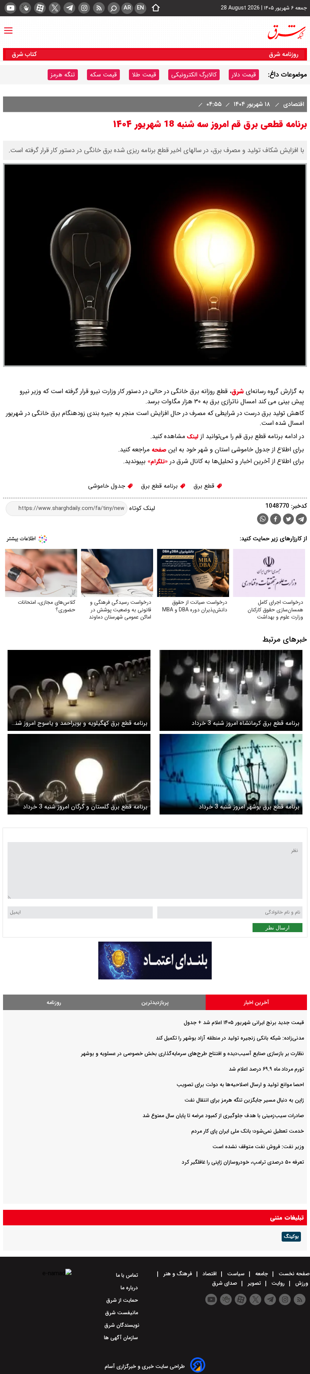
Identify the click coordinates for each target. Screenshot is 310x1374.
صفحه (158, 449)
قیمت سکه (103, 74)
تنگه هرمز (63, 74)
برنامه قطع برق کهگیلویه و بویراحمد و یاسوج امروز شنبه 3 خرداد (79, 723)
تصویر (254, 1283)
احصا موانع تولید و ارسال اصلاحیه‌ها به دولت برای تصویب (240, 1084)
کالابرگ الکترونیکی (194, 74)
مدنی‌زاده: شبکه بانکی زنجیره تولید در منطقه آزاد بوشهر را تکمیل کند (230, 1038)
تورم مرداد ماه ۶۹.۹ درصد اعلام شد (266, 1069)
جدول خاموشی (107, 486)
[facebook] (275, 520)
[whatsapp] (262, 518)
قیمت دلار (244, 74)
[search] (114, 8)
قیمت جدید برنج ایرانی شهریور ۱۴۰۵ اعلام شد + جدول (244, 1022)
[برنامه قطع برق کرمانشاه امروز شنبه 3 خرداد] (231, 690)
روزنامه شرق (283, 54)
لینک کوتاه (141, 508)
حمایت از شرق (123, 1300)
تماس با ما (128, 1275)
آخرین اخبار (256, 1002)
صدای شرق (225, 1283)
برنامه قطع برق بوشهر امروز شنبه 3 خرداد (249, 806)
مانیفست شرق (122, 1313)
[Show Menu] (8, 26)
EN (140, 7)
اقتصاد (209, 1274)
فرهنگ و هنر (178, 1274)
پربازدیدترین (155, 1002)
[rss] (99, 8)
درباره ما (130, 1288)
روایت (278, 1283)
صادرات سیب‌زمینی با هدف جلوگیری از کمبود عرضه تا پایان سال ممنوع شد (223, 1115)
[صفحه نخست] (153, 8)
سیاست (236, 1274)
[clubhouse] (25, 8)
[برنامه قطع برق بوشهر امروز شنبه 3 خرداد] (231, 774)
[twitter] (54, 8)
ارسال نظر (277, 928)
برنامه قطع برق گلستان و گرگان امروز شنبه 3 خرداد (85, 806)
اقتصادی (292, 104)
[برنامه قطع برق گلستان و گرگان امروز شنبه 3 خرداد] (79, 774)
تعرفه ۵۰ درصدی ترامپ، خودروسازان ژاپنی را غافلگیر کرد (243, 1162)
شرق (237, 391)
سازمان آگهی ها (122, 1338)
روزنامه (53, 1002)
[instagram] (84, 8)
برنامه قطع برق (160, 486)
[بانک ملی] (155, 977)
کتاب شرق (25, 54)
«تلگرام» (157, 461)
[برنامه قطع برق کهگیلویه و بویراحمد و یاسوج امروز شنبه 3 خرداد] (79, 690)
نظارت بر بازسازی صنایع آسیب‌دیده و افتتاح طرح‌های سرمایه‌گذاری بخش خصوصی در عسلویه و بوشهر (192, 1053)
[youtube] (10, 8)
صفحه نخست (293, 1274)
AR (127, 7)
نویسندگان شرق (122, 1325)
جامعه (262, 1274)
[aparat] (40, 8)
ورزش (302, 1283)
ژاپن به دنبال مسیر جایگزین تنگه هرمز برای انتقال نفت (244, 1100)
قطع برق (205, 486)
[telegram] (69, 8)
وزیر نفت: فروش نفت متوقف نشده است (258, 1146)
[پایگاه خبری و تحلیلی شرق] (286, 32)
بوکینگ (291, 1236)
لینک (192, 436)
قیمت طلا (144, 74)
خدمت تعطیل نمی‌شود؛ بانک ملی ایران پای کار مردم (247, 1131)
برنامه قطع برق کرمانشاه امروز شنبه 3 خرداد (245, 723)
